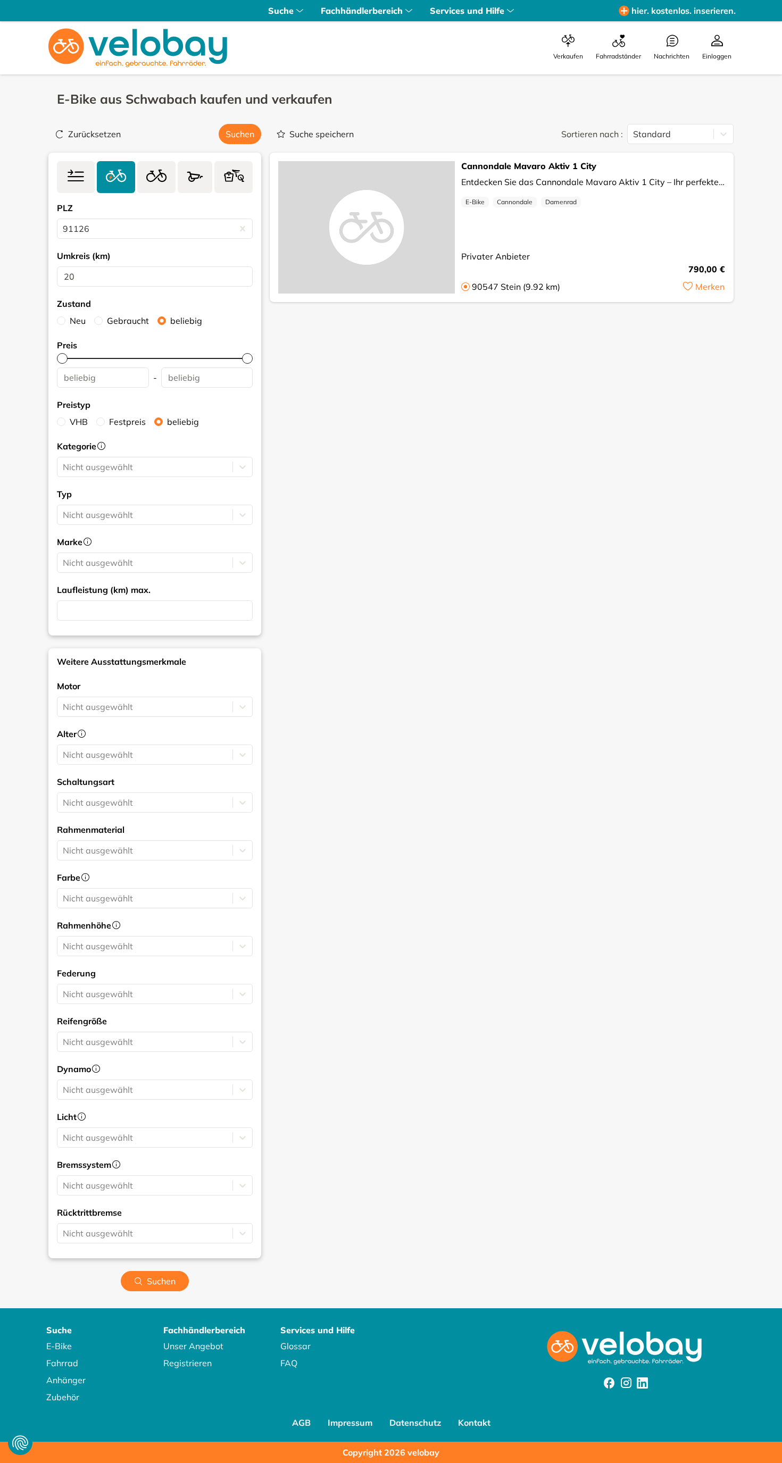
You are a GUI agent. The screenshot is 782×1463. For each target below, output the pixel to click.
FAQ (288, 1363)
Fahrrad (62, 1363)
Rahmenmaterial (90, 829)
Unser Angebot (193, 1346)
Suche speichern (321, 134)
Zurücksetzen (94, 134)
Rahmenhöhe (84, 925)
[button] (703, 287)
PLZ (65, 208)
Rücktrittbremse (89, 1212)
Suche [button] (281, 10)
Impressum (350, 1422)
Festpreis (127, 421)
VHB (79, 421)
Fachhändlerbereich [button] (362, 10)
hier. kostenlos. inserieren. (683, 10)
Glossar (295, 1346)
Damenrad (561, 202)
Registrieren (187, 1363)
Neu (78, 320)
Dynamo (74, 1069)
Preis (67, 345)
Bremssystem (84, 1164)
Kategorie (76, 446)
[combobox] (64, 228)
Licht (67, 1116)
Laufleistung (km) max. (104, 589)
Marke (69, 542)
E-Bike (475, 202)
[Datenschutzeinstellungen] (20, 1443)
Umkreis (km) (84, 255)
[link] (76, 177)
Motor (68, 686)
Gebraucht (128, 320)
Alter (67, 734)
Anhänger (66, 1380)
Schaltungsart (85, 781)
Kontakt (474, 1422)
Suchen (240, 134)
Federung (76, 973)
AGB (301, 1422)
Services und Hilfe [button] (467, 10)
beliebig (186, 320)
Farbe (68, 877)
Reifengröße (82, 1021)
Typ (64, 494)
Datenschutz (415, 1422)
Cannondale (515, 202)
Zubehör (62, 1397)
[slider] (62, 358)
